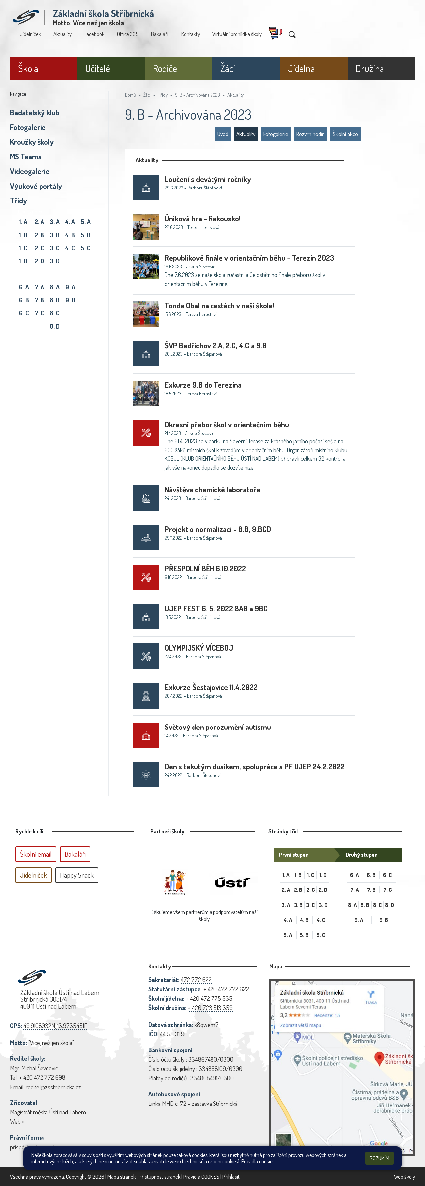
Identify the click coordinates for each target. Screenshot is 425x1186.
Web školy (404, 1176)
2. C (39, 248)
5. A (86, 221)
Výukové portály (36, 185)
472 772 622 (196, 979)
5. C (86, 248)
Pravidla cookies (257, 1161)
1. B (23, 235)
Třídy (18, 200)
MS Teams (26, 156)
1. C (23, 248)
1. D (23, 261)
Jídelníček (30, 33)
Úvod (222, 133)
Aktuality (62, 33)
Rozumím (379, 1158)
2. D (39, 261)
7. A (39, 287)
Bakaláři (159, 33)
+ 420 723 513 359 (210, 1007)
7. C (39, 313)
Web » (17, 1121)
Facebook (94, 33)
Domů (130, 95)
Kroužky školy (32, 141)
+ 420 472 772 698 (42, 1077)
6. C (24, 313)
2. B (39, 235)
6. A (24, 287)
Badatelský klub (35, 112)
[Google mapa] (342, 1067)
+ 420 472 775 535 (209, 998)
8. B (55, 300)
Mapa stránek (121, 1176)
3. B (55, 235)
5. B (86, 235)
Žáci (147, 95)
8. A (55, 287)
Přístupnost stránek (159, 1176)
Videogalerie (30, 171)
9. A (70, 287)
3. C (55, 248)
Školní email (36, 854)
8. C (55, 313)
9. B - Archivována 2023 (197, 95)
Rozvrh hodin (310, 133)
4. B (70, 235)
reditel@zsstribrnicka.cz (53, 1087)
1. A (23, 221)
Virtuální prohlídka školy (237, 33)
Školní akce (345, 133)
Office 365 (127, 33)
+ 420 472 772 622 (226, 989)
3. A (55, 221)
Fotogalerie (28, 127)
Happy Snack (77, 875)
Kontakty (190, 33)
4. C (70, 248)
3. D (55, 261)
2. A (39, 221)
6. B (24, 300)
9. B (70, 300)
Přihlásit (231, 1176)
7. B (39, 300)
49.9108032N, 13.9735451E (55, 1025)
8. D (55, 326)
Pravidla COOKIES (201, 1176)
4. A (70, 221)
